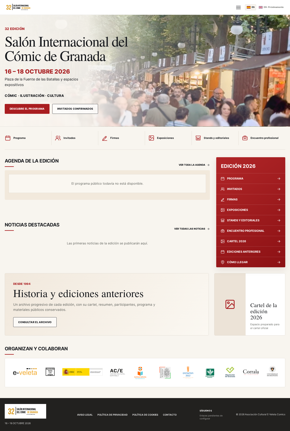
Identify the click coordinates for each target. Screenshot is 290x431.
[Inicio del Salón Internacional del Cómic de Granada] (118, 7)
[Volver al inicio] (25, 411)
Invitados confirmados (75, 108)
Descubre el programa (27, 108)
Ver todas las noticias (189, 228)
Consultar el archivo (35, 322)
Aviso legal (85, 414)
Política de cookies (145, 414)
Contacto (170, 414)
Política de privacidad (112, 414)
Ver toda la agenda (192, 164)
